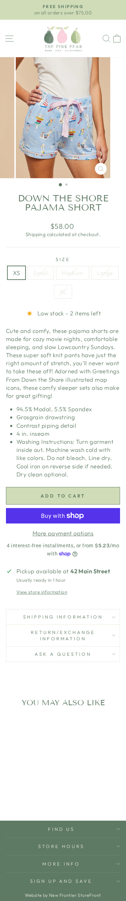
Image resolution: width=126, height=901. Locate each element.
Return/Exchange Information (63, 635)
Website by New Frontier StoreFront (63, 895)
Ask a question (63, 654)
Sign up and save (61, 881)
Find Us (61, 829)
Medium (72, 272)
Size (63, 259)
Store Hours (61, 846)
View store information (41, 592)
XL (63, 291)
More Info (61, 864)
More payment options (63, 533)
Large (105, 272)
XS (16, 272)
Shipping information (63, 617)
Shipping (36, 234)
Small (40, 272)
